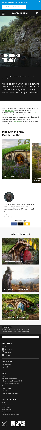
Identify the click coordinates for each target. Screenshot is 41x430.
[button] (3, 13)
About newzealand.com (9, 373)
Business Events (7, 403)
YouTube (8, 349)
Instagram (8, 343)
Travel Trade (6, 401)
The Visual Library (7, 399)
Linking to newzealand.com (10, 377)
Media (4, 396)
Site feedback (6, 359)
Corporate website (8, 406)
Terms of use (6, 380)
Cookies (4, 385)
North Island (17, 115)
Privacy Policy (6, 382)
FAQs (3, 370)
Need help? (5, 361)
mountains (28, 109)
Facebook (8, 346)
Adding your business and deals (12, 375)
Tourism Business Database (11, 408)
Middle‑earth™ (9, 104)
